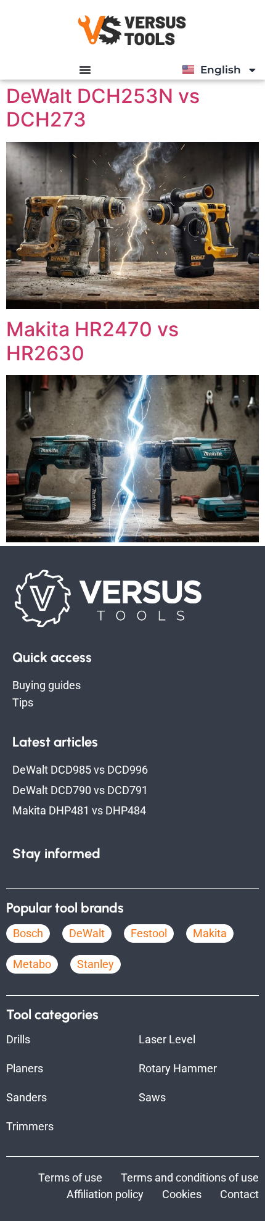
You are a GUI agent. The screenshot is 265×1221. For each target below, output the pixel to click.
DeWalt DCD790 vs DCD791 (80, 790)
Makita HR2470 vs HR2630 (92, 341)
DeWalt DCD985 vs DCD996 (80, 769)
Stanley (95, 964)
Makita (210, 933)
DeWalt (87, 933)
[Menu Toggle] (85, 70)
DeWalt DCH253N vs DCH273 (103, 107)
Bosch (28, 933)
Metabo (32, 964)
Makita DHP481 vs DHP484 (79, 810)
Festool (149, 933)
